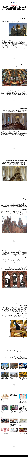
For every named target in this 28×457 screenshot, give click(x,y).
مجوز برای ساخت (8, 200)
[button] (11, 2)
